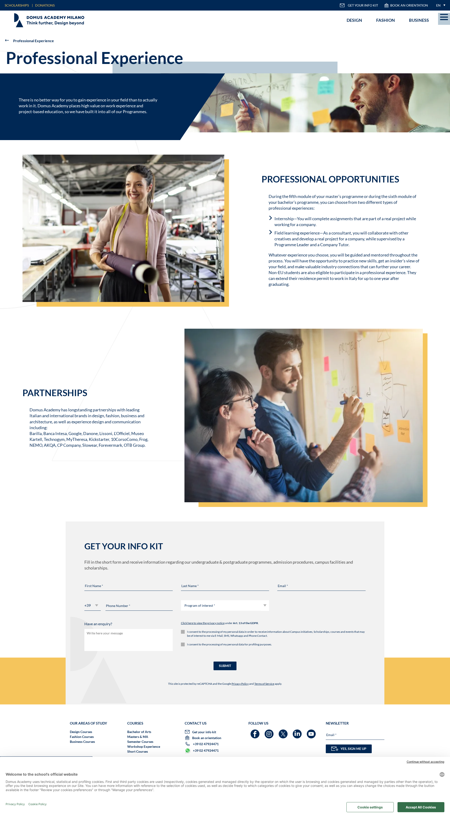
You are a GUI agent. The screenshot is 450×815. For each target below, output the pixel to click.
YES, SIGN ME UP (353, 749)
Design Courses (81, 732)
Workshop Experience (143, 746)
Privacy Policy (240, 683)
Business (419, 20)
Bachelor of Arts (139, 732)
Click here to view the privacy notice (203, 623)
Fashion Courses (82, 737)
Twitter (283, 731)
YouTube (312, 731)
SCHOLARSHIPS (17, 5)
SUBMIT (225, 666)
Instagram (269, 731)
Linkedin (297, 731)
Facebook (255, 731)
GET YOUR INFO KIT (363, 5)
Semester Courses (140, 742)
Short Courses (137, 751)
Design (354, 20)
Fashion (385, 20)
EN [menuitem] (438, 5)
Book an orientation (409, 5)
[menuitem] (439, 5)
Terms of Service (264, 683)
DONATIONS (45, 5)
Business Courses (82, 742)
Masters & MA (137, 737)
